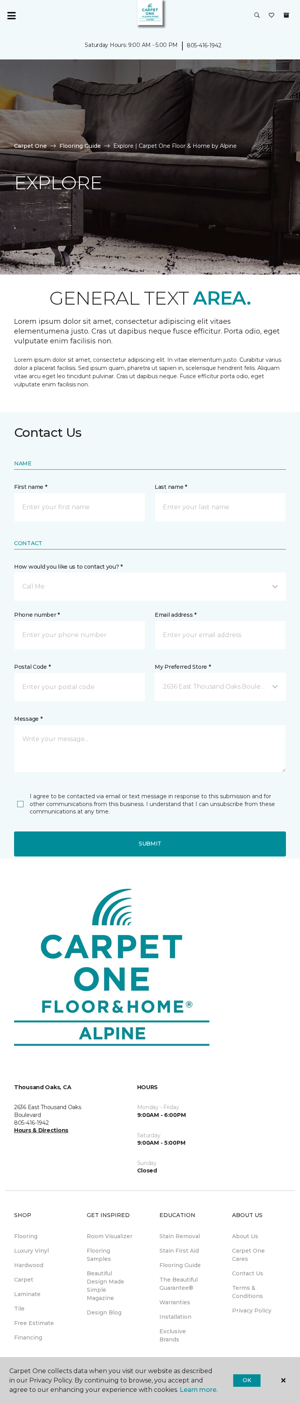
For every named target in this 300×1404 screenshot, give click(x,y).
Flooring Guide (80, 145)
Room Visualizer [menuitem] (109, 1236)
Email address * (175, 615)
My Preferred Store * (183, 667)
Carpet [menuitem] (23, 1279)
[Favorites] (271, 15)
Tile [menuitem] (19, 1308)
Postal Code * (32, 667)
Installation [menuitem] (175, 1316)
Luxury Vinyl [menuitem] (31, 1250)
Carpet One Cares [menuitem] (248, 1254)
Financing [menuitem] (28, 1337)
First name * (30, 487)
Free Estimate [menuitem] (34, 1323)
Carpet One (30, 145)
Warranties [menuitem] (174, 1302)
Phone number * (37, 615)
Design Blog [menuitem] (104, 1312)
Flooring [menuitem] (26, 1236)
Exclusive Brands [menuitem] (172, 1335)
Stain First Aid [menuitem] (179, 1250)
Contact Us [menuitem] (247, 1273)
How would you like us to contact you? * (68, 566)
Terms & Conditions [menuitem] (247, 1292)
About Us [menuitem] (245, 1236)
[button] (257, 15)
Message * (28, 719)
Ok (247, 1380)
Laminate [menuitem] (27, 1294)
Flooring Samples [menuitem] (99, 1254)
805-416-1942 (204, 45)
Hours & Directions (41, 1130)
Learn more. (199, 1389)
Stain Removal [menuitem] (179, 1236)
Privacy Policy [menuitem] (251, 1310)
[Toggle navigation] (11, 16)
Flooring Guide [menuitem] (180, 1265)
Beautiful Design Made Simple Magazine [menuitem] (105, 1286)
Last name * (171, 487)
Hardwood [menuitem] (28, 1265)
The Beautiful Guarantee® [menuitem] (178, 1283)
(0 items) (286, 15)
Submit (150, 843)
